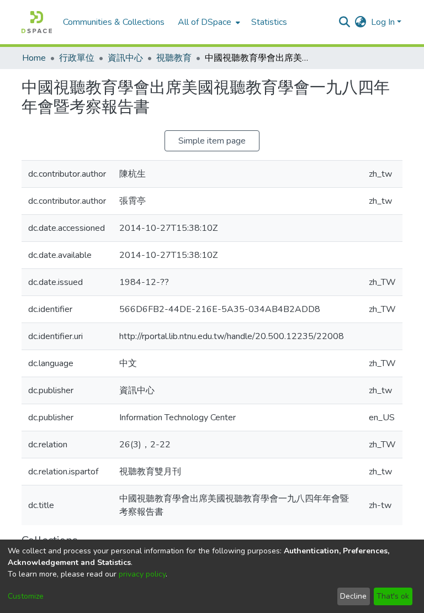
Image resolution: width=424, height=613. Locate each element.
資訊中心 (125, 58)
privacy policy (142, 574)
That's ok (393, 596)
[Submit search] (345, 22)
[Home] (37, 22)
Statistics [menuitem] (269, 22)
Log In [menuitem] (383, 22)
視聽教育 (174, 58)
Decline (353, 596)
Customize (26, 596)
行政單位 (76, 58)
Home (34, 58)
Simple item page (212, 141)
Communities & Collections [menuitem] (114, 22)
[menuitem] (208, 22)
